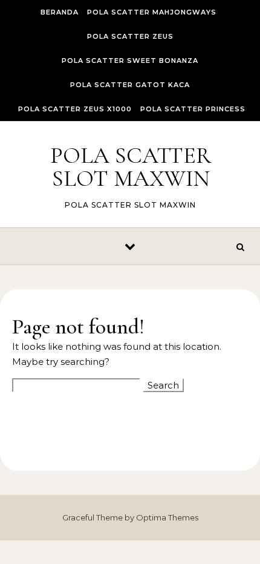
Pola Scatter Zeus (130, 36)
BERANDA (60, 12)
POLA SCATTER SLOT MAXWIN (130, 167)
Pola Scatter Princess (192, 109)
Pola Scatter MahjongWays (151, 12)
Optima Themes (167, 517)
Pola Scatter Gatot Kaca (130, 84)
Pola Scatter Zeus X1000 (75, 109)
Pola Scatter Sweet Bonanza (130, 60)
